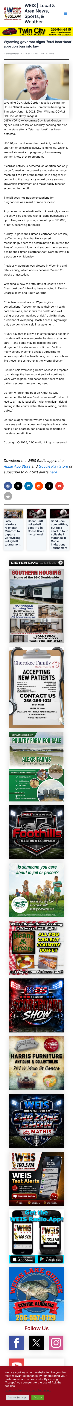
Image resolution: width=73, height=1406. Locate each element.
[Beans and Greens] (36, 947)
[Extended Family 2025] (36, 889)
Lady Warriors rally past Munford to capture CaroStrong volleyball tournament (13, 532)
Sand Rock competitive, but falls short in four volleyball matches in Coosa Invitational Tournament (59, 534)
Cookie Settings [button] (17, 1397)
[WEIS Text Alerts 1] (36, 1178)
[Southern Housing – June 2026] (36, 606)
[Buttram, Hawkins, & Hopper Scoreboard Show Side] (36, 1005)
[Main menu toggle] (65, 14)
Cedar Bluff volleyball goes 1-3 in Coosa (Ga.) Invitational (36, 527)
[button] (8, 486)
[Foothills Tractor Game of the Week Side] (36, 832)
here (53, 472)
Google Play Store (53, 466)
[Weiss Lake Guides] (36, 1294)
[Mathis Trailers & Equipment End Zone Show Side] (36, 1120)
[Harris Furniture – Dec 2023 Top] (36, 1063)
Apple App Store (17, 466)
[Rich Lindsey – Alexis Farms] (36, 766)
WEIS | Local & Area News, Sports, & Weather (40, 14)
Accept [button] (38, 1397)
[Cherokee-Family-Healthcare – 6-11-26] (36, 687)
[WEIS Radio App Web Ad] (36, 1236)
